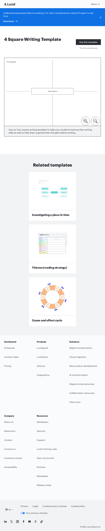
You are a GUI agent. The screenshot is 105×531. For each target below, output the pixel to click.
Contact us (10, 449)
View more (74, 402)
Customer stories (13, 458)
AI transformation (78, 375)
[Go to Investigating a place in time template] (52, 196)
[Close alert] (101, 17)
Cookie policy (78, 506)
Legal (35, 506)
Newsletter (42, 476)
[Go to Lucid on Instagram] (17, 521)
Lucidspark (42, 348)
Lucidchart (42, 357)
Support (41, 440)
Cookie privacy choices (55, 506)
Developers (42, 422)
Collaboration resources (81, 393)
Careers (8, 440)
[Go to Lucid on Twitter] (11, 521)
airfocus (41, 366)
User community (45, 458)
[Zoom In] (85, 120)
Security (41, 431)
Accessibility (10, 467)
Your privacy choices (36, 513)
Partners (41, 467)
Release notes (44, 485)
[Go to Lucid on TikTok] (41, 521)
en (9, 509)
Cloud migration (77, 357)
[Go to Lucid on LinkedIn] (5, 521)
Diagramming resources (81, 384)
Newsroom (9, 431)
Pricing (7, 366)
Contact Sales (11, 357)
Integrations (43, 375)
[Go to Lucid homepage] (13, 4)
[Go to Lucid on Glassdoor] (35, 521)
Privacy (24, 506)
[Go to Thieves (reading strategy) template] (52, 249)
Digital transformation (80, 348)
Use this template (88, 42)
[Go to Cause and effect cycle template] (52, 301)
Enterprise (9, 348)
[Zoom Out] (95, 120)
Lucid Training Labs (47, 449)
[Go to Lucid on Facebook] (23, 521)
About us (9, 422)
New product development (83, 366)
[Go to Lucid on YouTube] (29, 521)
